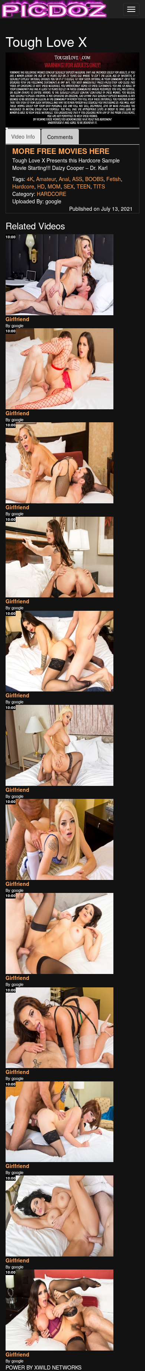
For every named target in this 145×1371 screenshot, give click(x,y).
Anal (64, 179)
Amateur (46, 179)
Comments (60, 137)
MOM (54, 186)
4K (30, 179)
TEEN (83, 186)
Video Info (23, 136)
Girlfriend (17, 319)
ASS (77, 179)
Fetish (113, 179)
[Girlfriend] (59, 274)
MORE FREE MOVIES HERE (60, 150)
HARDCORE (51, 193)
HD (41, 186)
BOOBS (94, 179)
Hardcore (23, 186)
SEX (69, 186)
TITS (99, 186)
